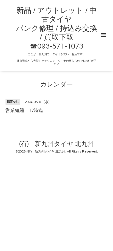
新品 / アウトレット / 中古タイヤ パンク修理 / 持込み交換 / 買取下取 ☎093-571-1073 (56, 28)
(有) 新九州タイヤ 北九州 (56, 144)
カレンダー (56, 84)
